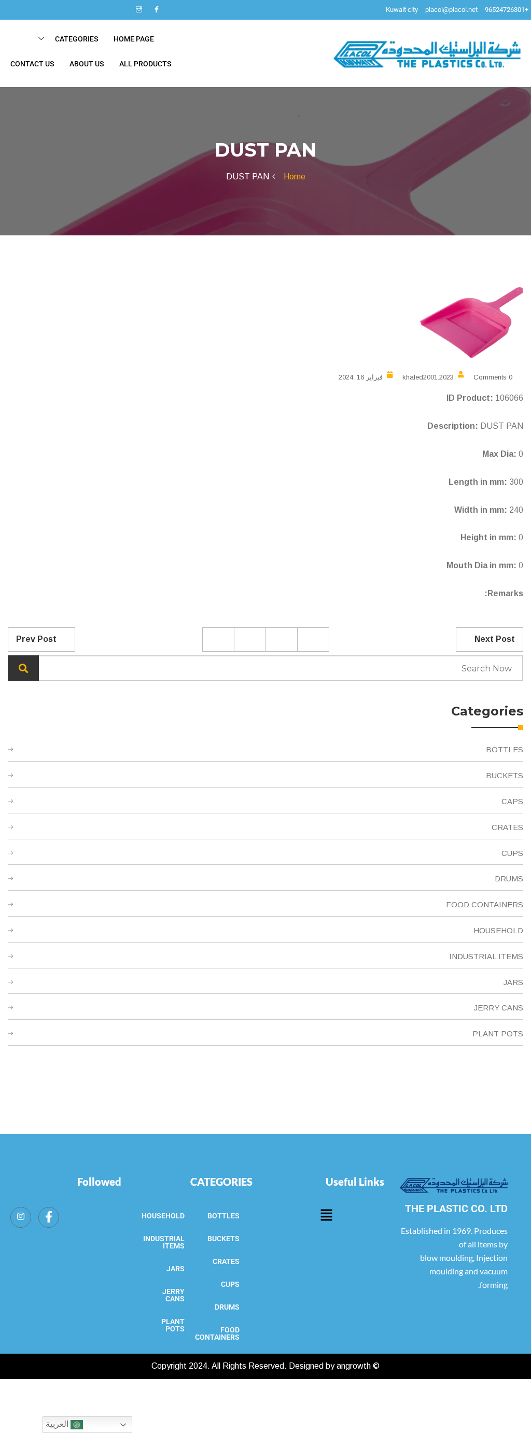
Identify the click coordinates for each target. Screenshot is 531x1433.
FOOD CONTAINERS (484, 904)
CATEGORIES (221, 1181)
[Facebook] (156, 10)
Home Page (134, 39)
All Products (145, 64)
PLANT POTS (497, 1033)
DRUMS (509, 878)
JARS (513, 982)
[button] (326, 1215)
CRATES (507, 827)
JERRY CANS (498, 1007)
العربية (58, 1424)
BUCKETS (504, 775)
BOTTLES (504, 749)
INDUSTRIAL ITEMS (486, 956)
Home (292, 176)
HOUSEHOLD (498, 930)
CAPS (512, 801)
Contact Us (32, 64)
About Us (86, 64)
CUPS (512, 853)
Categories (76, 39)
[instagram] (139, 10)
